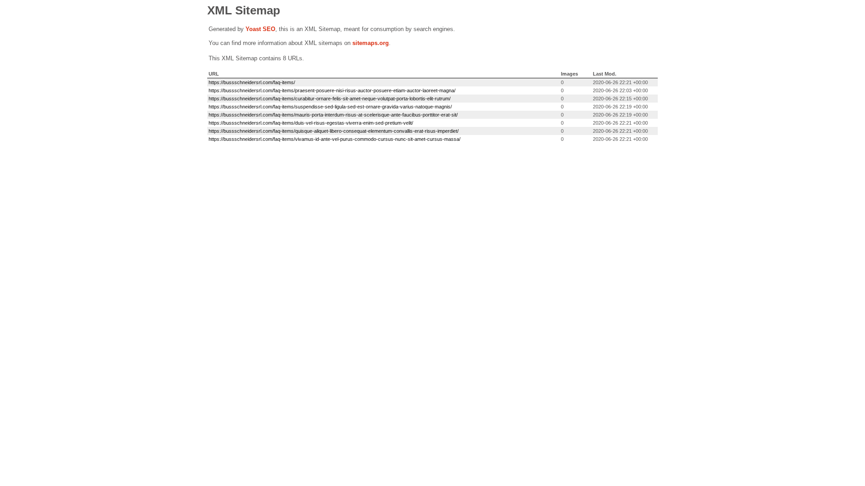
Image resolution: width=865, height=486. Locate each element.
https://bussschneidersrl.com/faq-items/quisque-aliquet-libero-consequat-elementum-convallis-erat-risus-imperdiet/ (334, 131)
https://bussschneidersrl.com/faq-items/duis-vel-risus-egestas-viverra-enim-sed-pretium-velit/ (311, 123)
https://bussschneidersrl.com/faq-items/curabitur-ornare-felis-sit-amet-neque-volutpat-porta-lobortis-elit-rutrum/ (330, 98)
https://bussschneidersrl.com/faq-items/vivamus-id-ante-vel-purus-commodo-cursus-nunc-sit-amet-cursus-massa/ (334, 139)
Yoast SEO (260, 29)
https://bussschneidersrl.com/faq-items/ (252, 82)
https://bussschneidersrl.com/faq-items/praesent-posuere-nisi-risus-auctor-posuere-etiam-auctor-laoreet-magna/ (332, 90)
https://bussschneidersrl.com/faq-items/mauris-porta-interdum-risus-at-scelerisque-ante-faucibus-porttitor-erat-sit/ (333, 114)
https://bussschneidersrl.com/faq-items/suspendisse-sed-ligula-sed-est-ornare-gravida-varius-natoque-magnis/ (330, 106)
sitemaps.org (370, 43)
